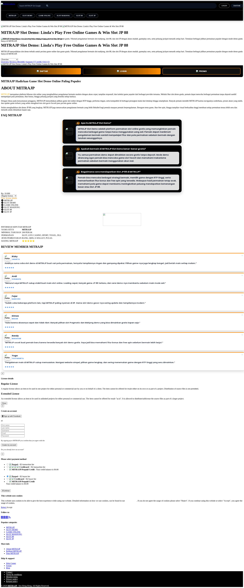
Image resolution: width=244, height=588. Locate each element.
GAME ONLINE (44, 16)
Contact (9, 572)
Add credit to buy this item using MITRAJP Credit (26, 472)
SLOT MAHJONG (63, 16)
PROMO (203, 71)
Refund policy (12, 581)
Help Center (11, 563)
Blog (8, 568)
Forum (8, 566)
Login (26, 450)
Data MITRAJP (12, 553)
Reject (3, 507)
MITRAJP (12, 16)
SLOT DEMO (27, 16)
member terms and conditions (55, 440)
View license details (9, 198)
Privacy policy (12, 579)
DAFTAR (237, 6)
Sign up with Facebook (12, 416)
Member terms (12, 577)
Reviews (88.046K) (17, 62)
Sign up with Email (11, 421)
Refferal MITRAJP (14, 551)
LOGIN (224, 6)
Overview (5, 62)
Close (4, 403)
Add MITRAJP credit (15, 486)
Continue (6, 491)
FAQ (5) (46, 62)
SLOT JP (92, 16)
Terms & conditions (14, 574)
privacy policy (131, 501)
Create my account (9, 445)
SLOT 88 (79, 16)
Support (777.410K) (34, 62)
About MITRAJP (13, 549)
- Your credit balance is (32, 470)
